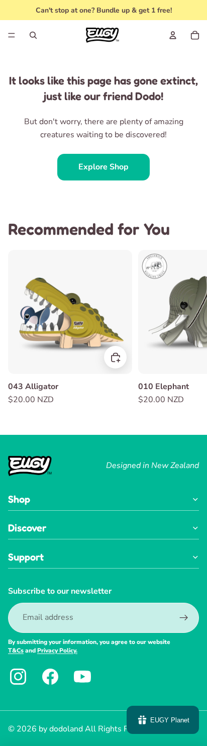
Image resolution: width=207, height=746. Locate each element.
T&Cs (16, 650)
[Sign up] (183, 617)
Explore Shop (103, 166)
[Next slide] (190, 328)
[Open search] (33, 35)
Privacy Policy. (57, 650)
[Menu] (11, 35)
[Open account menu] (173, 35)
